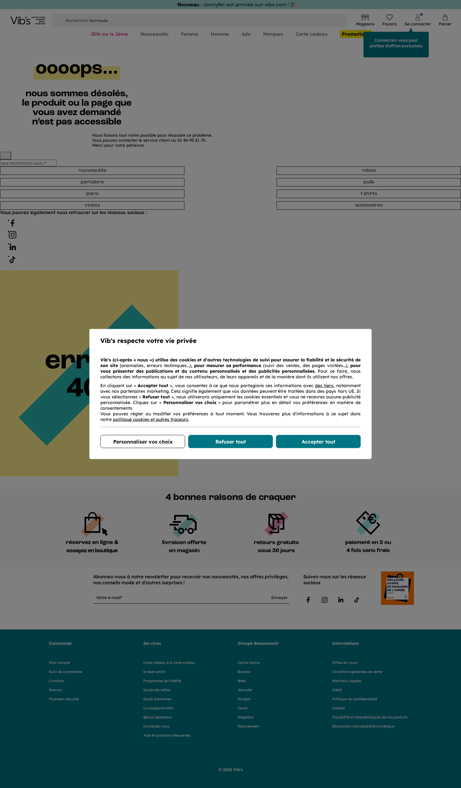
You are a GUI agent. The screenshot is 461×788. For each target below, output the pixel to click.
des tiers (324, 385)
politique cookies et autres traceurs (150, 419)
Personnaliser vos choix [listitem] (142, 442)
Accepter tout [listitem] (318, 442)
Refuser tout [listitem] (230, 442)
